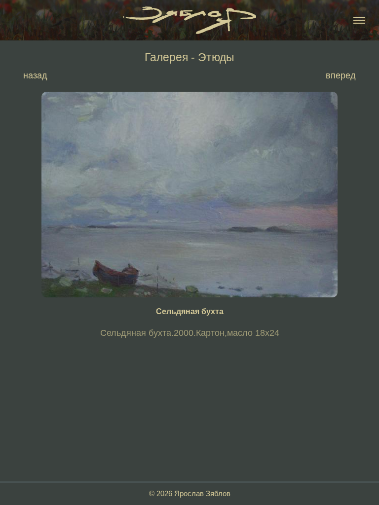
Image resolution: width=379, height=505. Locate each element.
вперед (341, 75)
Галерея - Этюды (189, 57)
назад (35, 75)
